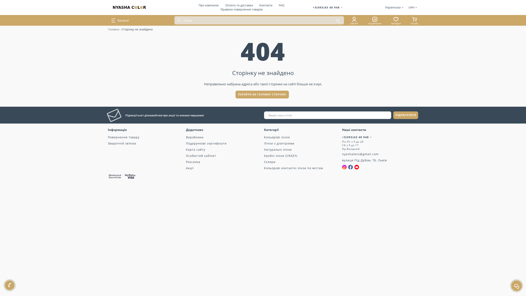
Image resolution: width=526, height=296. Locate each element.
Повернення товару (124, 137)
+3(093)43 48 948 (327, 7)
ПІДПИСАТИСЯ (405, 115)
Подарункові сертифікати (206, 143)
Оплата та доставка (239, 5)
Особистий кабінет (201, 156)
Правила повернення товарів (241, 9)
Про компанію (209, 5)
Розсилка (193, 162)
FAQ (281, 5)
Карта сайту (195, 149)
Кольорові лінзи (277, 137)
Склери (270, 162)
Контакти (265, 5)
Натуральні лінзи (278, 149)
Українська (393, 7)
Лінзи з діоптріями (279, 143)
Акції (190, 168)
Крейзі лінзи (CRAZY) (280, 156)
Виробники (195, 137)
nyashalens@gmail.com (360, 154)
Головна (113, 29)
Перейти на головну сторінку (262, 94)
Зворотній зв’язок (122, 143)
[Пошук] (338, 21)
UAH (411, 7)
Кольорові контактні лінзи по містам (293, 168)
